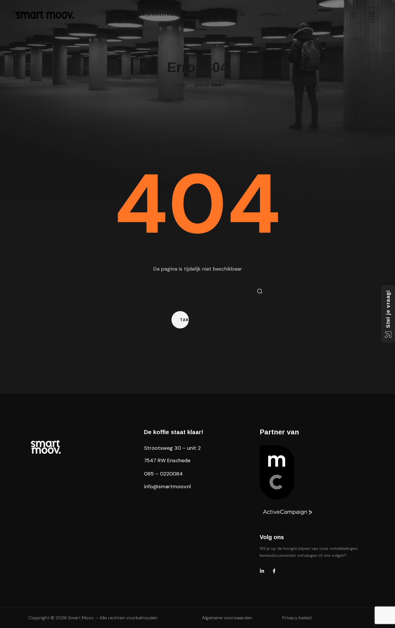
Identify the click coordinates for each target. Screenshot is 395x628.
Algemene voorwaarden (227, 618)
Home (181, 85)
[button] (352, 14)
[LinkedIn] (262, 571)
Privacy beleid (296, 618)
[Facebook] (274, 571)
